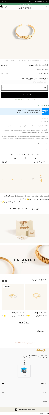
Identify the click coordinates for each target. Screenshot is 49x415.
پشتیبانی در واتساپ (43, 105)
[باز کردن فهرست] (43, 7)
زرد (28, 199)
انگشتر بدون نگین (21, 60)
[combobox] (24, 82)
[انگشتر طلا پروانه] (13, 297)
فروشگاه (36, 60)
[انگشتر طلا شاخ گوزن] (36, 297)
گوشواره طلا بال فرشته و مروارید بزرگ (37, 196)
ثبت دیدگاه (40, 331)
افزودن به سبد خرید (24, 94)
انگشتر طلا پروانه (18, 312)
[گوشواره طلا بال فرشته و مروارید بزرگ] (36, 178)
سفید (25, 199)
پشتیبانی (3, 1)
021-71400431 (32, 356)
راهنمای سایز (5, 74)
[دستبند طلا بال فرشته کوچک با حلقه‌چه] (12, 178)
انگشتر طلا (30, 60)
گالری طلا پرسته (44, 60)
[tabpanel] (24, 34)
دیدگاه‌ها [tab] (24, 323)
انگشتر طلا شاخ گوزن (40, 312)
